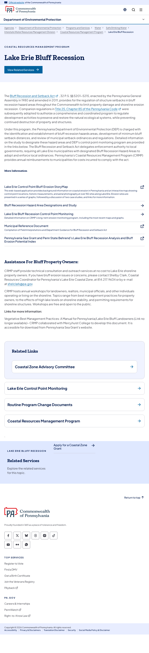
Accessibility (10, 630)
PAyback (9, 587)
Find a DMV (10, 569)
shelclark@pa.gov (20, 284)
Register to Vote (13, 563)
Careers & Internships (17, 603)
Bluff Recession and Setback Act (34, 96)
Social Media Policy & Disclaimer (94, 630)
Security (72, 630)
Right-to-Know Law (15, 615)
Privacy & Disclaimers (30, 630)
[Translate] (125, 10)
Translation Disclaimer (54, 630)
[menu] (141, 9)
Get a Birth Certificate (17, 575)
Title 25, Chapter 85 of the (88, 109)
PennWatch (11, 609)
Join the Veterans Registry (19, 581)
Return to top (132, 497)
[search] (133, 9)
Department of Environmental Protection (32, 19)
